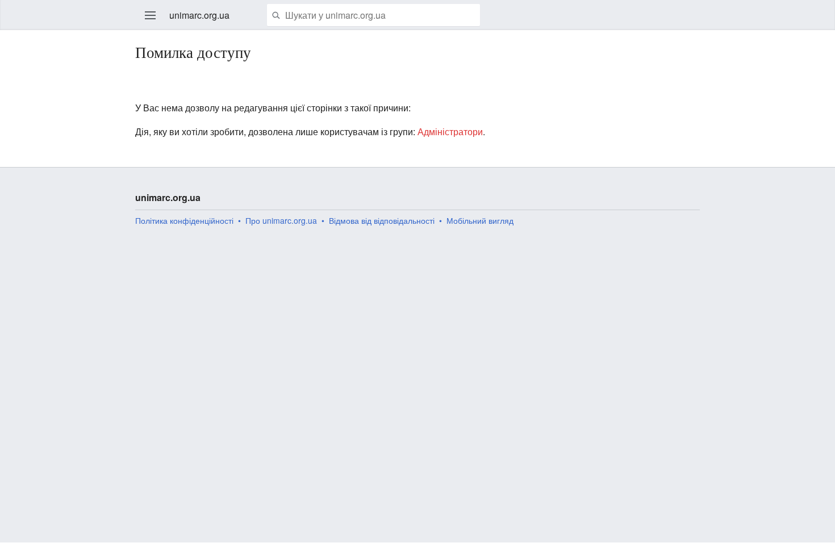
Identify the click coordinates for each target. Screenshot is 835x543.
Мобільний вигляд (479, 220)
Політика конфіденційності (184, 220)
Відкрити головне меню (150, 15)
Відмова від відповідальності (382, 220)
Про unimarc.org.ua (281, 220)
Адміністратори (450, 131)
